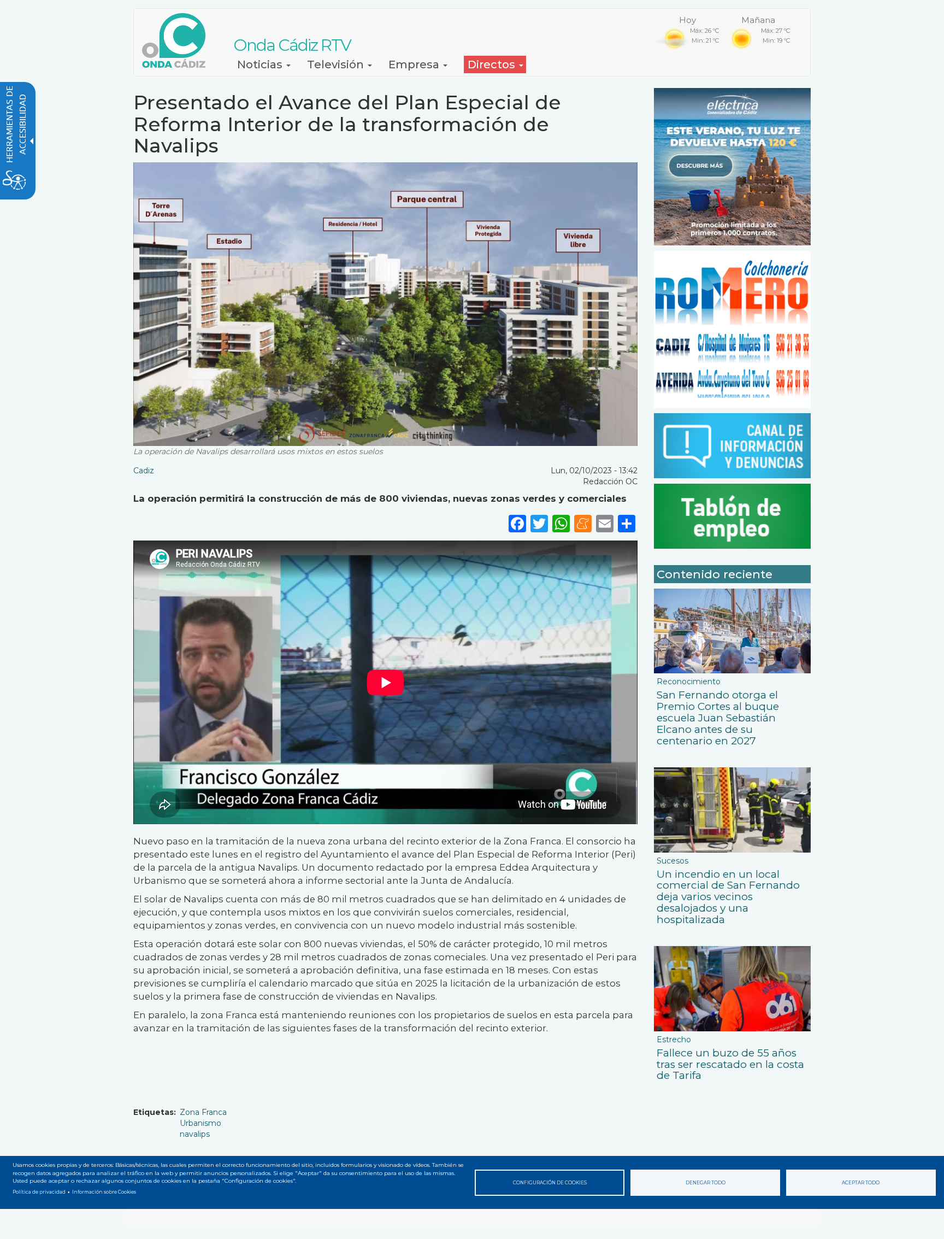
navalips (195, 1134)
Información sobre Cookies (104, 1192)
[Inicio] (178, 40)
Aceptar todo (861, 1182)
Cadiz (143, 470)
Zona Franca (203, 1112)
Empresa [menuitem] (415, 64)
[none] (627, 523)
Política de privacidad (39, 1192)
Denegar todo (705, 1182)
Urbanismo (200, 1123)
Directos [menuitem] (493, 64)
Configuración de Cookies (550, 1182)
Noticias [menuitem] (261, 64)
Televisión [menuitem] (337, 64)
